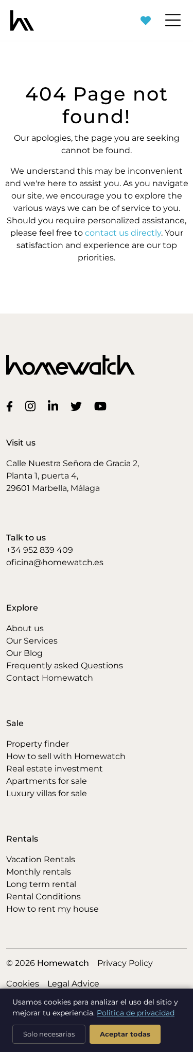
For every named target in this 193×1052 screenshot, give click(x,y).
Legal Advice (73, 984)
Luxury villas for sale (46, 793)
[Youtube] (102, 406)
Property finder (37, 744)
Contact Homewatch (49, 678)
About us (25, 628)
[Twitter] (78, 406)
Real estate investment (54, 769)
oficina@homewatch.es (54, 562)
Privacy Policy (125, 963)
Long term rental (41, 884)
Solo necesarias (49, 1034)
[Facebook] (11, 406)
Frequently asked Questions (64, 665)
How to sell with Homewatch (66, 756)
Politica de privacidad (135, 1012)
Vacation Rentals (40, 859)
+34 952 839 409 (39, 550)
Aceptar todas (125, 1034)
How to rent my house (52, 909)
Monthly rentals (38, 872)
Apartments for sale (46, 781)
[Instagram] (32, 406)
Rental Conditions (43, 896)
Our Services (32, 641)
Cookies (22, 984)
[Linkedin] (55, 406)
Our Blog (24, 653)
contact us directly (123, 233)
